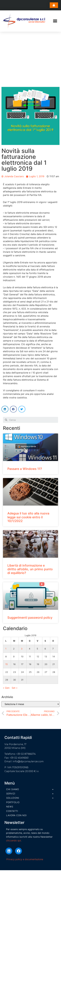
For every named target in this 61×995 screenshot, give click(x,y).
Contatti (12, 811)
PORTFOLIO (13, 802)
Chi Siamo (12, 789)
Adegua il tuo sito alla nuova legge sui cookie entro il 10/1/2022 (28, 517)
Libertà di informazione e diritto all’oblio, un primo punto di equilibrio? (30, 569)
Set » (14, 687)
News (9, 806)
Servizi (10, 793)
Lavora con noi (16, 815)
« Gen (6, 687)
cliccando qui (13, 840)
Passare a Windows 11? (24, 469)
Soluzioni (12, 797)
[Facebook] (18, 851)
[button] (54, 5)
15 (6, 664)
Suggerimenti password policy (29, 617)
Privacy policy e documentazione (24, 859)
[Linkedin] (8, 851)
